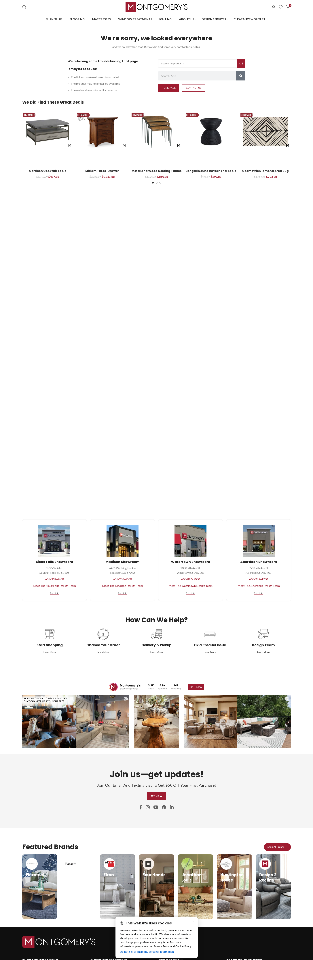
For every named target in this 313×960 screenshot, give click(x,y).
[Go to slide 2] (157, 183)
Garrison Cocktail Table (47, 171)
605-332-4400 (54, 579)
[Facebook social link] (141, 807)
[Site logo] (157, 6)
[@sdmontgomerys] (113, 687)
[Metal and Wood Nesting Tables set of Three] (156, 132)
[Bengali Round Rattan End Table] (211, 132)
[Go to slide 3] (160, 183)
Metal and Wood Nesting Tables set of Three (156, 173)
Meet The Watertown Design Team (190, 585)
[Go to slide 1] (153, 183)
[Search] (24, 7)
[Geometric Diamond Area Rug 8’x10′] (265, 132)
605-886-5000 (190, 579)
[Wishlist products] (280, 7)
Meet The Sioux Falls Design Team (54, 585)
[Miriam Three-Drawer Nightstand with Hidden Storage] (102, 132)
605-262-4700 (258, 579)
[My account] (273, 7)
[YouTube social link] (155, 807)
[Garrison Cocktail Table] (47, 132)
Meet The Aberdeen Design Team (259, 585)
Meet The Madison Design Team (122, 585)
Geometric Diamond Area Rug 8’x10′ (265, 173)
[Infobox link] (40, 886)
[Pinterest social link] (164, 807)
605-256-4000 (122, 579)
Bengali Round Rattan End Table (211, 171)
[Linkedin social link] (171, 807)
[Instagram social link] (147, 807)
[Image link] (58, 941)
